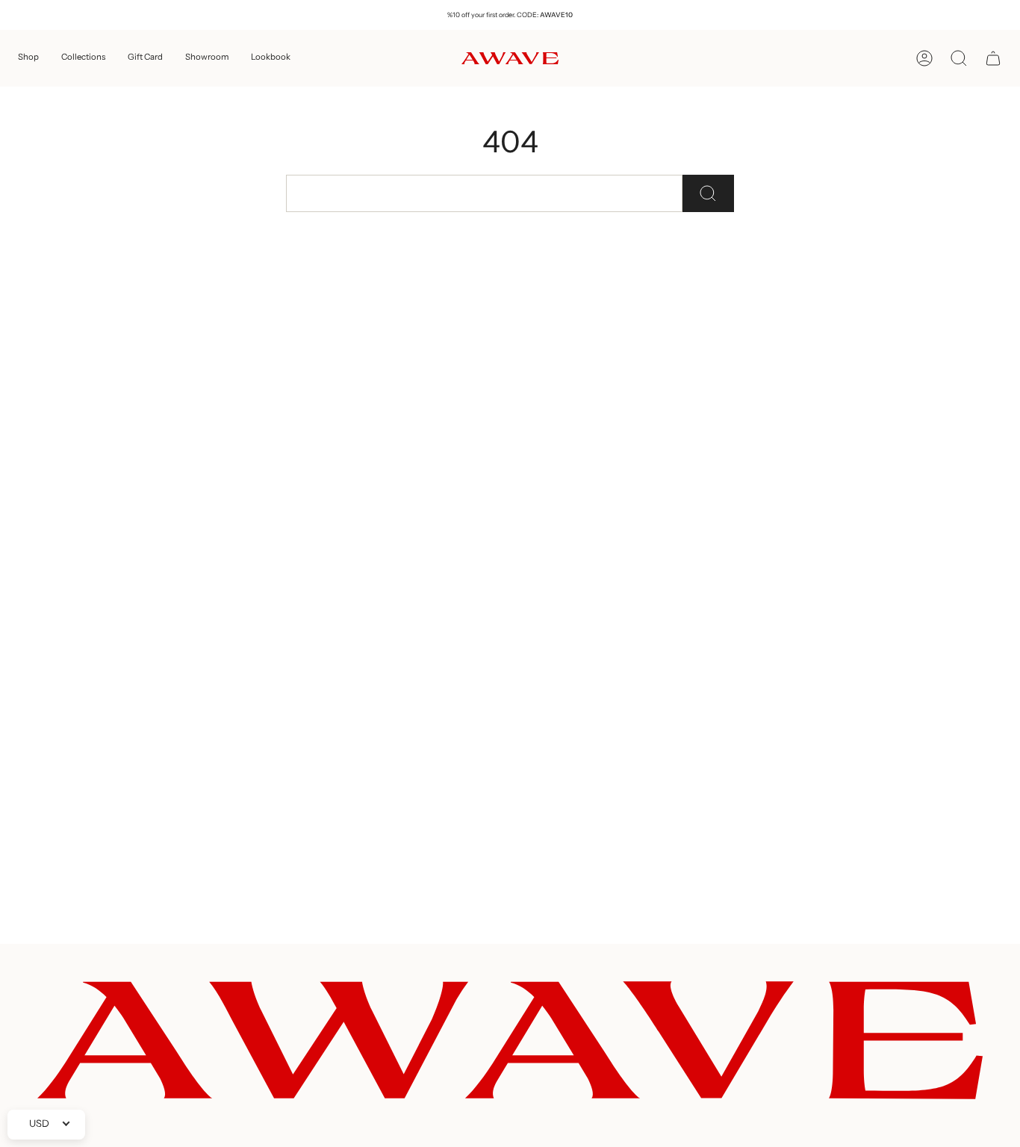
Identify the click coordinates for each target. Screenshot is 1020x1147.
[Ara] (708, 193)
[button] (28, 58)
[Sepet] (993, 58)
